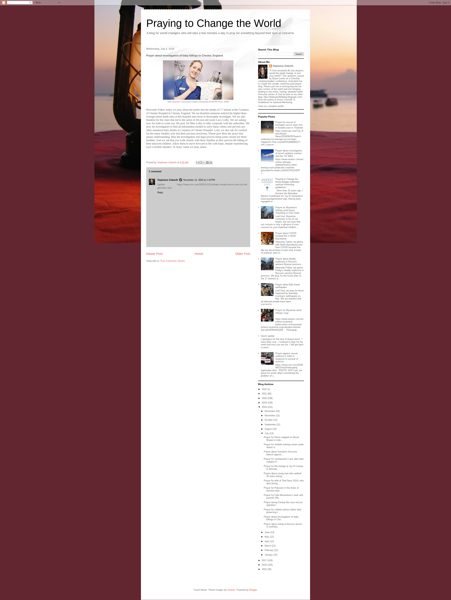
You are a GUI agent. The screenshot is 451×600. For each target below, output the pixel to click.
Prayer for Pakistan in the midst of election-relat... (281, 489)
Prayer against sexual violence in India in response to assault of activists (286, 357)
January (269, 554)
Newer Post (154, 254)
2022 (264, 389)
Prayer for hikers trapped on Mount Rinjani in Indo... (281, 438)
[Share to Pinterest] (211, 162)
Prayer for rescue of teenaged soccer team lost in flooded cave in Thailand (289, 125)
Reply (160, 192)
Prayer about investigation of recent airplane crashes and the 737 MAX (288, 153)
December (270, 411)
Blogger (253, 590)
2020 (264, 398)
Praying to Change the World (213, 23)
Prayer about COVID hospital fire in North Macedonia (285, 236)
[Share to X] (204, 162)
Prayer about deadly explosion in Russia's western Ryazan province (288, 261)
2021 (264, 393)
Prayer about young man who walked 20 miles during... (282, 475)
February (269, 550)
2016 (264, 564)
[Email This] (197, 162)
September (270, 424)
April (267, 541)
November (270, 415)
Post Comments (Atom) (172, 261)
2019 (264, 402)
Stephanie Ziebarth (167, 180)
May (267, 536)
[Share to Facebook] (207, 162)
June (267, 532)
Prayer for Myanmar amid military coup (288, 311)
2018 (264, 407)
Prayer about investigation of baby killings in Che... (281, 518)
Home (199, 254)
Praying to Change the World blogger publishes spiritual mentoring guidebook (287, 183)
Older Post (242, 254)
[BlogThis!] (201, 162)
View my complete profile (271, 106)
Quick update (267, 336)
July (267, 433)
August (269, 429)
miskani (231, 590)
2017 (264, 560)
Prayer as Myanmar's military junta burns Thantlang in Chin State (287, 210)
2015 (264, 569)
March (268, 545)
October (269, 420)
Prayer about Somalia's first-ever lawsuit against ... (280, 453)
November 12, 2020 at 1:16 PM (199, 180)
